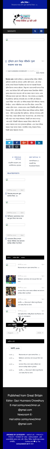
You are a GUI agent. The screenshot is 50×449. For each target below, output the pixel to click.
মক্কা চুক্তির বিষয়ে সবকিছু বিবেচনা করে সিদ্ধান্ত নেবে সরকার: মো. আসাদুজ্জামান (31, 315)
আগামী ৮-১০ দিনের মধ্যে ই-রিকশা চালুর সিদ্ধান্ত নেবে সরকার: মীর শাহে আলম (30, 303)
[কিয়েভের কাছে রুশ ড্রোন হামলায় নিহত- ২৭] (15, 184)
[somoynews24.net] (25, 19)
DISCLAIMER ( (34, 437)
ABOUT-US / (31, 435)
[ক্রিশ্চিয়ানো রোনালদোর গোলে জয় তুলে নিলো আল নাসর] (15, 207)
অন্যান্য (38, 73)
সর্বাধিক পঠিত (16, 257)
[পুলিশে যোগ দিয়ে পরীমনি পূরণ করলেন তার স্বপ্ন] (25, 48)
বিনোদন (42, 73)
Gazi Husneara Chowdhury (17, 71)
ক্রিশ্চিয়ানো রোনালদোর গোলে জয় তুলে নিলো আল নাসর (24, 5)
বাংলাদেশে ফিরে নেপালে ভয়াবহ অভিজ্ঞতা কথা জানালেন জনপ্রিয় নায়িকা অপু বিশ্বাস (16, 241)
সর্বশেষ (8, 257)
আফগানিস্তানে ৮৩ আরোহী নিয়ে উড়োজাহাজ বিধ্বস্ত (34, 163)
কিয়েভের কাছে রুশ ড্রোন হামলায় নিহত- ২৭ (14, 195)
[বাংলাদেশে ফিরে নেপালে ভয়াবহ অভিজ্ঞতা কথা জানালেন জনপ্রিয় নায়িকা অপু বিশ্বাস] (15, 230)
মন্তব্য (23, 257)
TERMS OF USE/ (22, 437)
